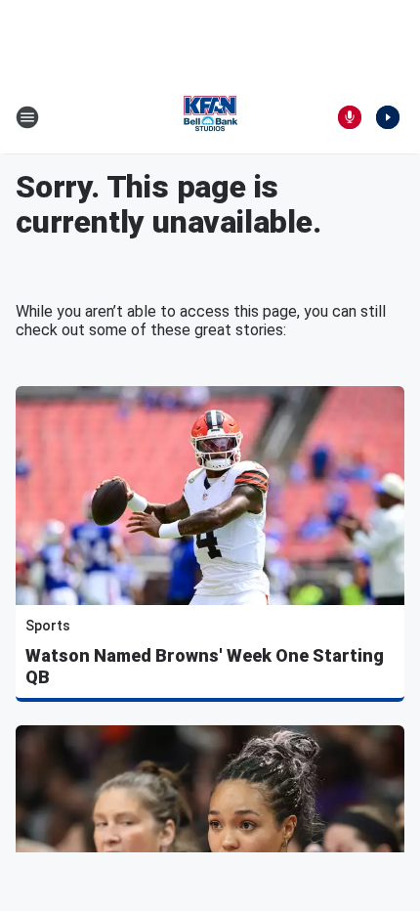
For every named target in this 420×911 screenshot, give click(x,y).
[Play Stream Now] (387, 117)
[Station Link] (210, 117)
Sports (47, 625)
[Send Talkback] (349, 117)
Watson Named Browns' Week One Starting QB (204, 666)
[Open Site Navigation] (27, 117)
